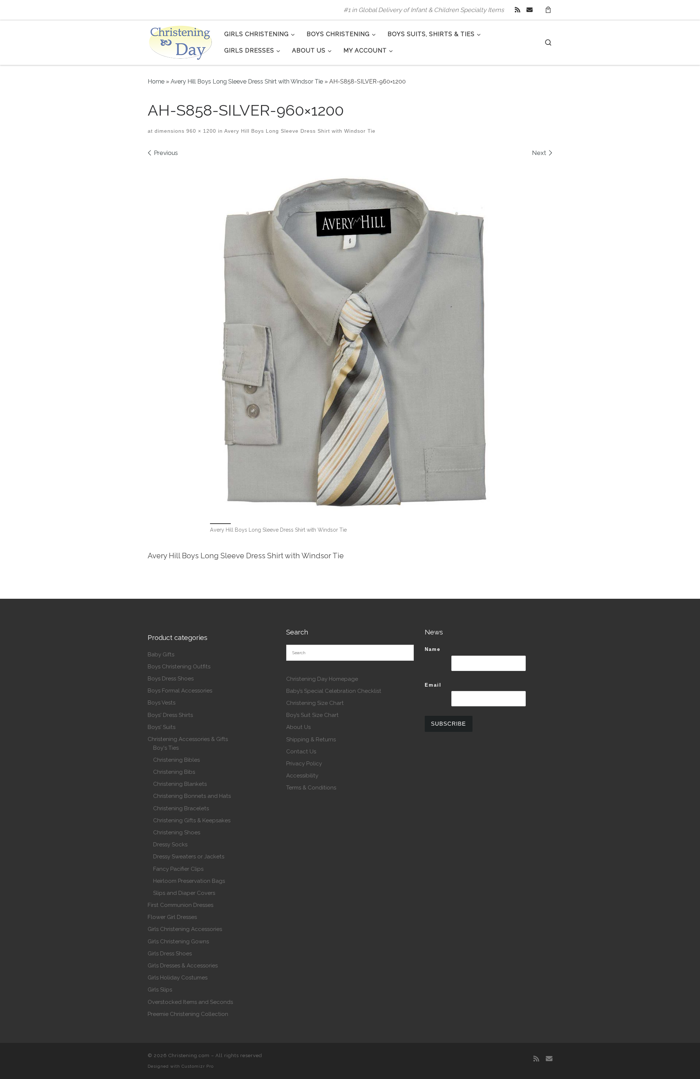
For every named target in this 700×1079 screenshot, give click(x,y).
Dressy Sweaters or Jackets (188, 856)
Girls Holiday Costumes (177, 977)
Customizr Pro (198, 1066)
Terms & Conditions (311, 787)
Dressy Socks (170, 844)
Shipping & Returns (311, 739)
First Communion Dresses (180, 905)
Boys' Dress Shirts (170, 715)
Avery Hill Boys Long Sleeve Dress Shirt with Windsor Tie (247, 81)
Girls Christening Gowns (178, 941)
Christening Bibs (174, 772)
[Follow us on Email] (529, 10)
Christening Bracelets (181, 808)
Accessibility (302, 775)
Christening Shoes (176, 832)
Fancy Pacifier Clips (178, 869)
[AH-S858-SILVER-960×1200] (350, 339)
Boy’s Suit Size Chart (312, 715)
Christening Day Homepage (322, 679)
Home (156, 81)
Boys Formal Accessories (180, 690)
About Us (298, 727)
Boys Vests (161, 702)
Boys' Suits (161, 727)
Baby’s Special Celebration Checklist (333, 691)
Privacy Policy (304, 763)
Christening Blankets (180, 784)
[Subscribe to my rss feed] (517, 10)
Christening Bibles (176, 760)
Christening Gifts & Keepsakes (191, 820)
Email (433, 685)
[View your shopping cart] (548, 10)
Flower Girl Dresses (172, 917)
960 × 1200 (200, 131)
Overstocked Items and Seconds (190, 1002)
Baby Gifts (161, 654)
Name (432, 649)
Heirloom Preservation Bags (189, 881)
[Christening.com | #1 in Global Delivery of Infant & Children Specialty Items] (180, 41)
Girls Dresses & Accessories (183, 965)
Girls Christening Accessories (185, 929)
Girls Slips (160, 989)
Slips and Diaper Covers (184, 893)
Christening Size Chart (315, 703)
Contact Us (301, 751)
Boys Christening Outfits (179, 666)
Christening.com (189, 1055)
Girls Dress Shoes (170, 953)
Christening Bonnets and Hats (192, 796)
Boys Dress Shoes (171, 678)
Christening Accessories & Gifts (188, 739)
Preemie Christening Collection (188, 1014)
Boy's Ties (166, 748)
